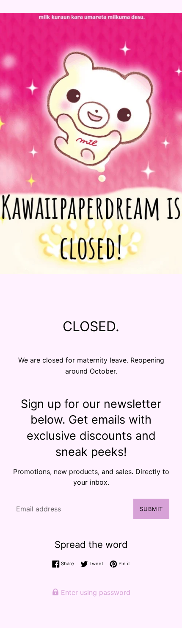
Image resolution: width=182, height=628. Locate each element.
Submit (151, 508)
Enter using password (94, 592)
